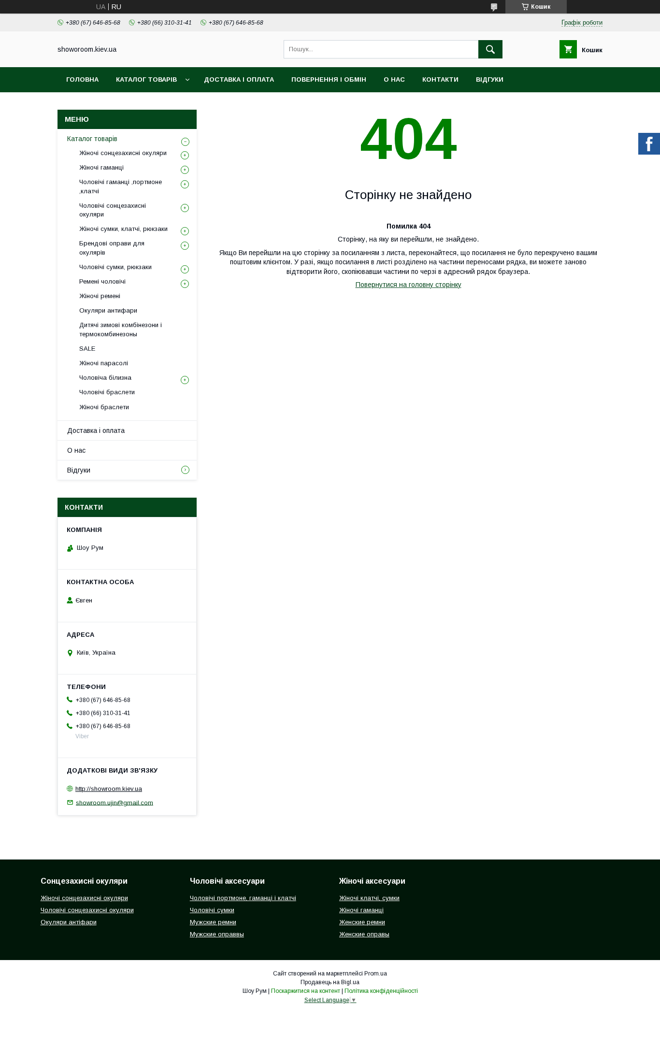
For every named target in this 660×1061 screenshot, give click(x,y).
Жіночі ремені (99, 296)
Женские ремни (362, 922)
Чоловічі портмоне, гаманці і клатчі (243, 898)
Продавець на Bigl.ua (330, 982)
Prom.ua (375, 973)
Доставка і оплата (239, 79)
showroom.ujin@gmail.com (114, 802)
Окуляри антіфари (69, 922)
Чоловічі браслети (107, 392)
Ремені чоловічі (102, 281)
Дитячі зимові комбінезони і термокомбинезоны (120, 329)
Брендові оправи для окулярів (111, 248)
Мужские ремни (213, 922)
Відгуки (489, 79)
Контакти (440, 79)
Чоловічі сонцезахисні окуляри (112, 210)
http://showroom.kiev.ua (108, 788)
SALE (87, 348)
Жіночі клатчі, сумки (369, 898)
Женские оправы (364, 934)
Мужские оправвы (217, 934)
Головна (82, 79)
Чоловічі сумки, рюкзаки (115, 267)
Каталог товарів (146, 79)
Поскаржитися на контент (305, 991)
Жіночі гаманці (101, 167)
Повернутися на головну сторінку (408, 284)
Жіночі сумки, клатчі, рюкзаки (123, 228)
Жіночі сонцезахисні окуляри (123, 153)
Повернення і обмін (328, 79)
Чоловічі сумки (212, 910)
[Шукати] (490, 49)
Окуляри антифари (108, 310)
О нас (394, 79)
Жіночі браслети (104, 407)
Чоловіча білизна (105, 377)
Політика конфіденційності (381, 991)
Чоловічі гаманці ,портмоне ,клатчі (120, 186)
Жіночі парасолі (103, 363)
